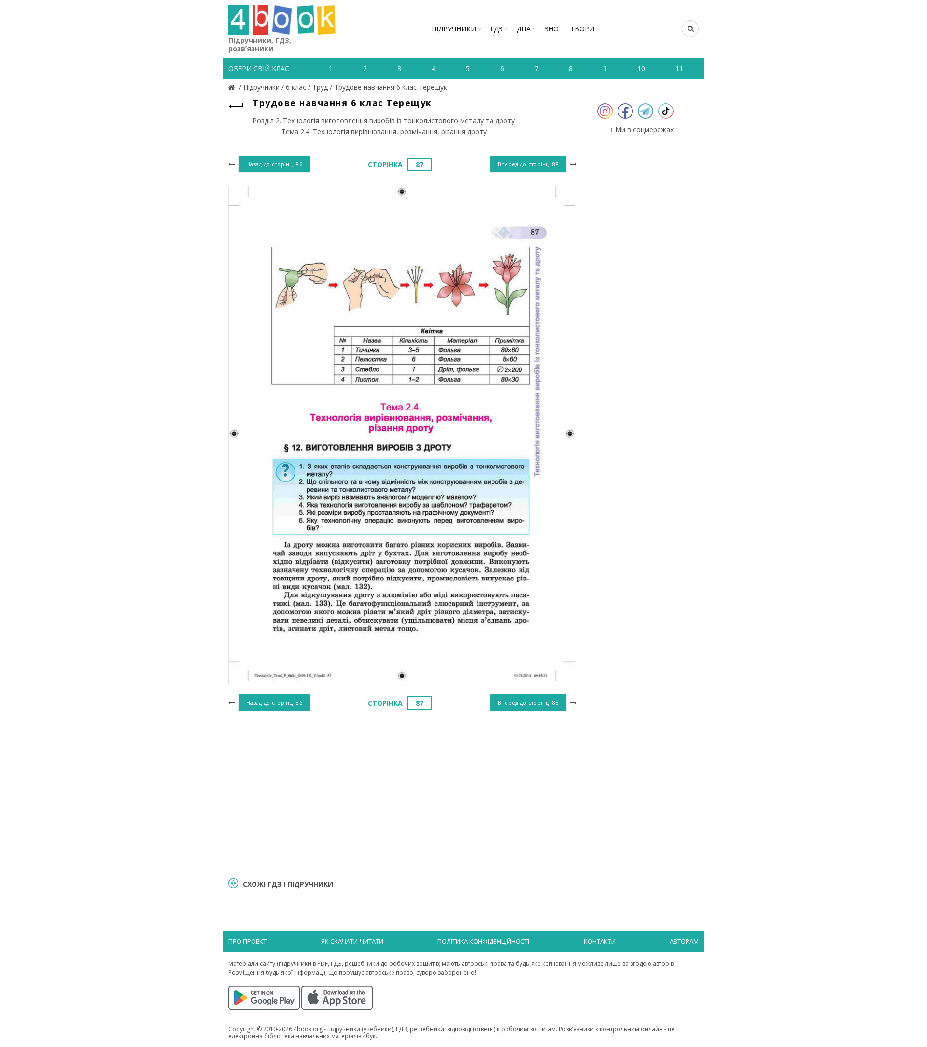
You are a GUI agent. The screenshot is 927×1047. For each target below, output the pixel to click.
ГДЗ (496, 28)
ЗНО (552, 28)
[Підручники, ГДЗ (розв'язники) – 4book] (232, 87)
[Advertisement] (402, 793)
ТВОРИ (582, 28)
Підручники (454, 28)
